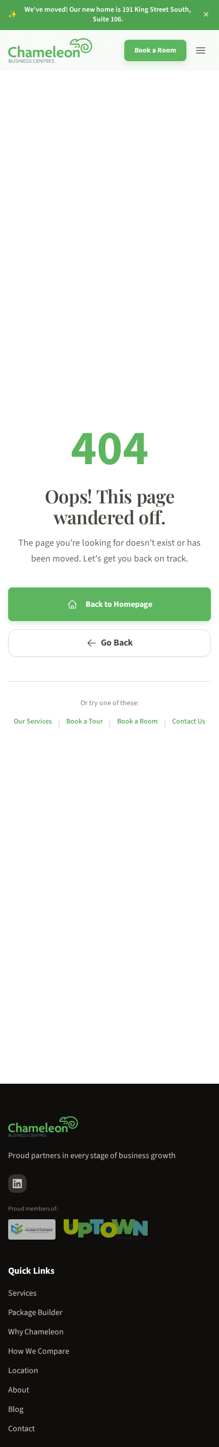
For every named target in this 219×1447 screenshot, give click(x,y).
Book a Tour (84, 721)
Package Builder (35, 1312)
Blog (15, 1409)
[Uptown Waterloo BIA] (105, 1229)
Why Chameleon (36, 1331)
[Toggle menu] (200, 50)
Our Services (33, 721)
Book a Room (155, 50)
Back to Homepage (119, 604)
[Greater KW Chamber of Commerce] (32, 1229)
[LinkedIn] (17, 1183)
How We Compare (38, 1351)
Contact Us (188, 721)
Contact (21, 1428)
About (18, 1390)
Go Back (117, 642)
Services (22, 1293)
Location (23, 1370)
